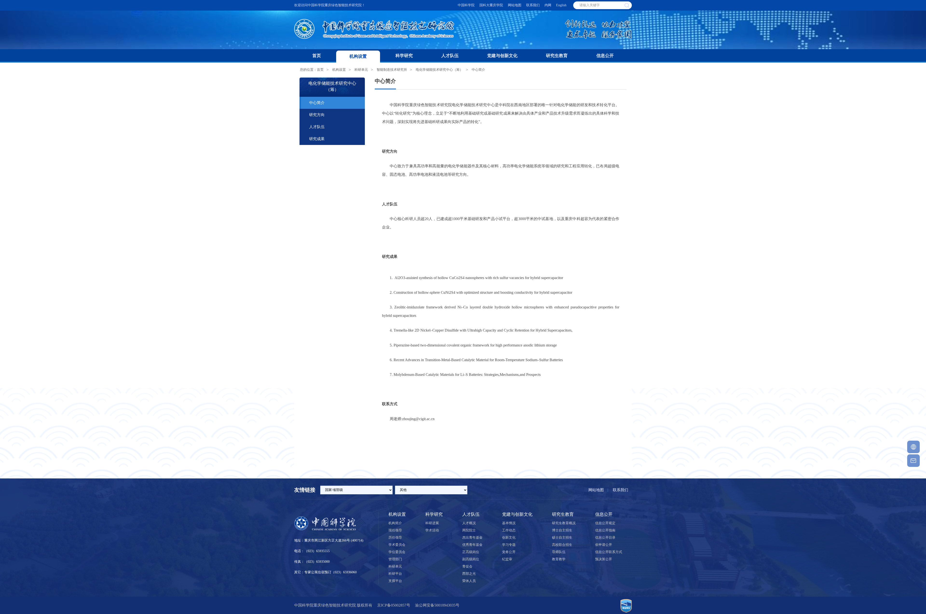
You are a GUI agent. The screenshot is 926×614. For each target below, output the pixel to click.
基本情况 (509, 523)
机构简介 (395, 523)
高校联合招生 (562, 545)
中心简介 (478, 70)
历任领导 (395, 537)
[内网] (913, 447)
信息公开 (605, 55)
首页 (316, 55)
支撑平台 (395, 581)
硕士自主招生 (562, 537)
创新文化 (509, 537)
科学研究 (404, 55)
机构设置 (358, 56)
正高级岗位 (470, 552)
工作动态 (509, 530)
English (561, 5)
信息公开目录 (605, 537)
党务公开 (509, 552)
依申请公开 (603, 545)
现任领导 (395, 530)
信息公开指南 (605, 530)
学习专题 (509, 545)
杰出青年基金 (472, 537)
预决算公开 (603, 559)
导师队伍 (558, 552)
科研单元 (361, 70)
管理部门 (395, 559)
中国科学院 (466, 5)
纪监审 (507, 559)
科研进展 (432, 523)
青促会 (467, 566)
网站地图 (514, 5)
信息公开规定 (605, 523)
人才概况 (469, 523)
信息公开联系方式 (608, 552)
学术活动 (432, 530)
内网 (548, 5)
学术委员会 (396, 545)
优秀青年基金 (472, 545)
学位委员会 (396, 552)
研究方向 (317, 115)
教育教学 (558, 559)
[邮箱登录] (913, 460)
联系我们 (533, 5)
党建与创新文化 (502, 55)
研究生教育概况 (564, 523)
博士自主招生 (562, 530)
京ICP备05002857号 (393, 605)
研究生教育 (557, 55)
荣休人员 (469, 581)
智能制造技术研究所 (392, 70)
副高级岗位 (470, 559)
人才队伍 (450, 55)
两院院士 (469, 530)
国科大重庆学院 (491, 5)
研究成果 (317, 139)
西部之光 (469, 573)
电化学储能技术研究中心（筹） (439, 70)
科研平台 (395, 573)
